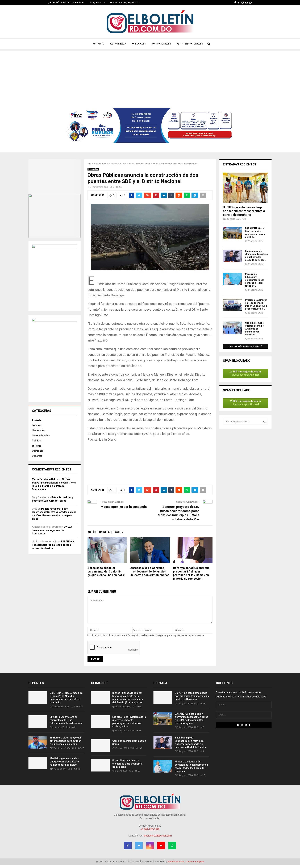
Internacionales (41, 435)
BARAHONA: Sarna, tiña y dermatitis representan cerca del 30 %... (255, 232)
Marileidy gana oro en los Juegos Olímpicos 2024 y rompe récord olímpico (64, 761)
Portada (36, 420)
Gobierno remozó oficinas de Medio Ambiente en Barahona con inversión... (254, 329)
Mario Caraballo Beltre (45, 479)
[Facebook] (235, 2)
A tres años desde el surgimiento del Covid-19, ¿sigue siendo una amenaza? (107, 571)
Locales (36, 425)
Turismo (36, 445)
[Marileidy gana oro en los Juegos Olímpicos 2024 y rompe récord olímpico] (37, 763)
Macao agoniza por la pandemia (124, 507)
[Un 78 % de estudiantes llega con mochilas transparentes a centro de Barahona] (245, 188)
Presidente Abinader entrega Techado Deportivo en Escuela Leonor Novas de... (256, 304)
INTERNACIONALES (191, 43)
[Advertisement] (150, 75)
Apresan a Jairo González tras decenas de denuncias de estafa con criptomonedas (149, 571)
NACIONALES (163, 43)
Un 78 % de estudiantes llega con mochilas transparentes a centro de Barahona (244, 211)
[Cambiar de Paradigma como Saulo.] (100, 745)
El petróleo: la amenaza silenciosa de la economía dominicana (127, 763)
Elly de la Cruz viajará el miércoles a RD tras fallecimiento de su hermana (66, 720)
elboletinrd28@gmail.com (158, 835)
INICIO (100, 43)
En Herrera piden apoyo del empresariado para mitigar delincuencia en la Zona (65, 740)
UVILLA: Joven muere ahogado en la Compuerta (52, 530)
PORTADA (120, 43)
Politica (36, 440)
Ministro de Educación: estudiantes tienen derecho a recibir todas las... (254, 280)
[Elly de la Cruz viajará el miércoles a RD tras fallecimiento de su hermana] (37, 721)
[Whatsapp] (250, 2)
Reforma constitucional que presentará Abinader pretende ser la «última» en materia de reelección (191, 573)
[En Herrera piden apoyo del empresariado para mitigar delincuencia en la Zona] (37, 742)
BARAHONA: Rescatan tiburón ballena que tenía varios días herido (53, 545)
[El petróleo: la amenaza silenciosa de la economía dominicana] (100, 765)
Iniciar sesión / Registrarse (125, 2)
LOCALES (140, 43)
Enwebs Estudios (176, 861)
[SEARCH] (264, 421)
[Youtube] (246, 2)
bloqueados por (245, 373)
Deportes (37, 455)
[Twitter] (239, 2)
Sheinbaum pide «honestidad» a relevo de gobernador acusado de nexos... (256, 255)
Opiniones (38, 450)
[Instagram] (242, 2)
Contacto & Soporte (195, 861)
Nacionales (93, 169)
